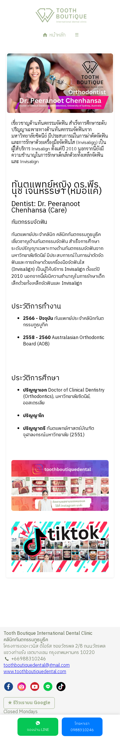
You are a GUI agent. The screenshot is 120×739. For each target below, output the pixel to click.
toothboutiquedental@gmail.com (36, 665)
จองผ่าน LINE (38, 730)
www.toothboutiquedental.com (34, 672)
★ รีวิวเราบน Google (29, 703)
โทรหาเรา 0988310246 (82, 726)
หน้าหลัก (57, 35)
